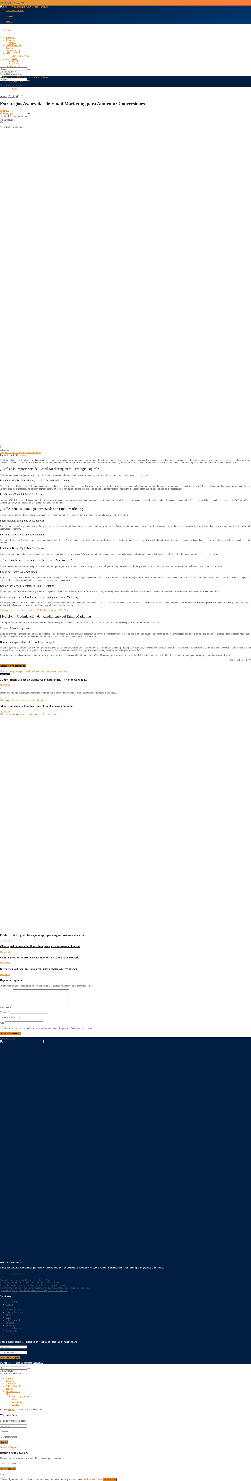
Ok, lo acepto (109, 1479)
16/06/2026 (5, 685)
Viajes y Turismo (13, 1328)
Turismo (9, 48)
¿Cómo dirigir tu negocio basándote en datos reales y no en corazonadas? (43, 679)
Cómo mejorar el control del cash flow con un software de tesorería (39, 957)
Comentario (6, 1007)
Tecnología (11, 40)
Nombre (4, 1012)
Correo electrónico (9, 1017)
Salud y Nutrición (14, 52)
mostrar (23, 455)
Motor (14, 88)
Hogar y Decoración (15, 1312)
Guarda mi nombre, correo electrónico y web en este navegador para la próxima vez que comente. (48, 1028)
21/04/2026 (5, 940)
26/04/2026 (5, 711)
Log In (3, 1474)
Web (2, 1023)
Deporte (15, 63)
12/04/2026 (5, 963)
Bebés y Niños (12, 1302)
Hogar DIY (11, 43)
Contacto (10, 16)
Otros (8, 1317)
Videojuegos (17, 61)
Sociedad (10, 30)
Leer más (4, 697)
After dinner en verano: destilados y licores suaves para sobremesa (30, 1282)
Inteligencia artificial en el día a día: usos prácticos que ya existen (38, 968)
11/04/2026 (5, 974)
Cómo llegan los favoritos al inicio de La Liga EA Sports (26, 1280)
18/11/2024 (5, 111)
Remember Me (10, 1437)
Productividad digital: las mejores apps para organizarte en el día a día (42, 935)
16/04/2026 (5, 952)
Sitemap (9, 21)
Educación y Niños (20, 56)
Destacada (10, 1307)
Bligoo (11, 1363)
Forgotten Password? (9, 1447)
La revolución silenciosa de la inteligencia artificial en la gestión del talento (34, 1285)
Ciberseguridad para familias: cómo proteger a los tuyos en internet (40, 946)
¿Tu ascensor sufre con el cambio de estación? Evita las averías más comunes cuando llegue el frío (45, 1288)
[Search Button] (28, 113)
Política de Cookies (15, 10)
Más (8, 53)
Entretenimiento (13, 66)
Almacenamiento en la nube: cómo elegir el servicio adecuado (36, 705)
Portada (3, 96)
